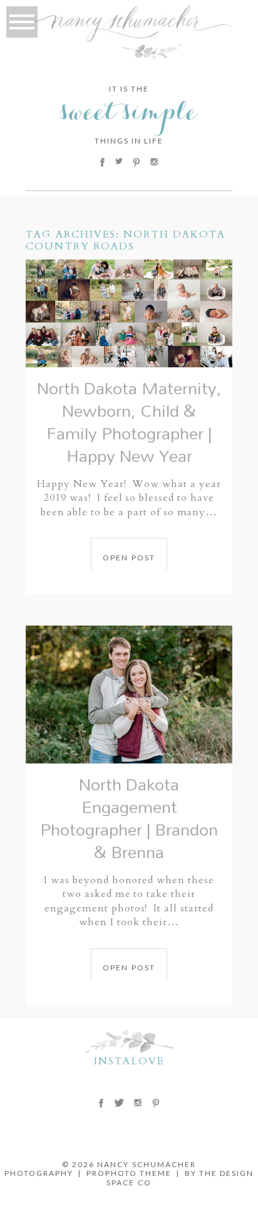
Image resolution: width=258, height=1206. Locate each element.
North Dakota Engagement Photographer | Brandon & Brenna (129, 818)
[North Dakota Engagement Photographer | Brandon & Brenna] (129, 694)
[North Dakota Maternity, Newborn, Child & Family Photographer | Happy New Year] (129, 313)
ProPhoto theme (129, 1173)
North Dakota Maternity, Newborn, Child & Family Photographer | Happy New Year (129, 421)
